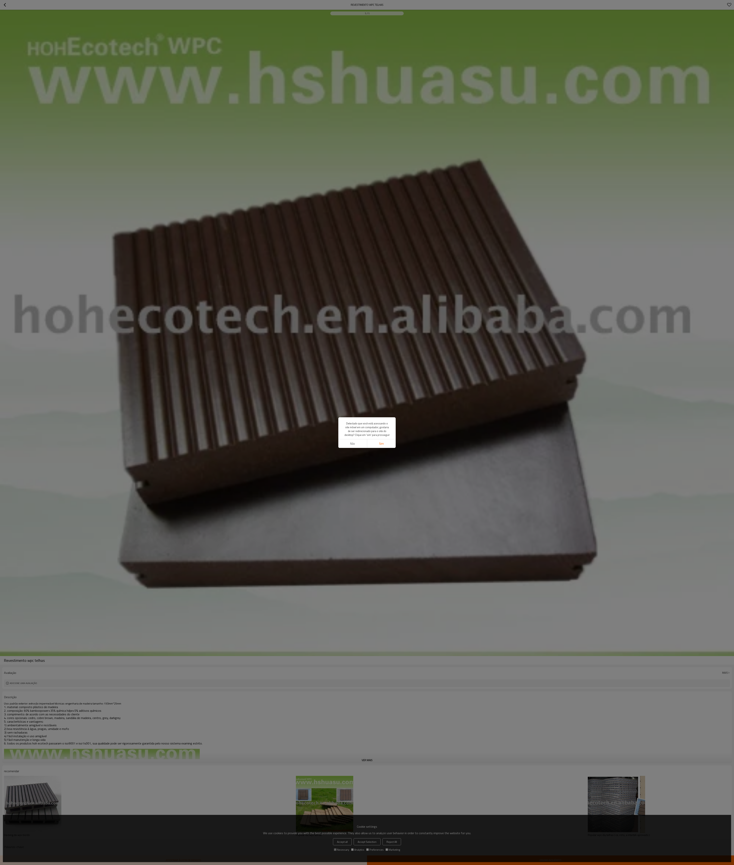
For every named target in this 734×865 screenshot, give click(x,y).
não (352, 443)
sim (381, 443)
